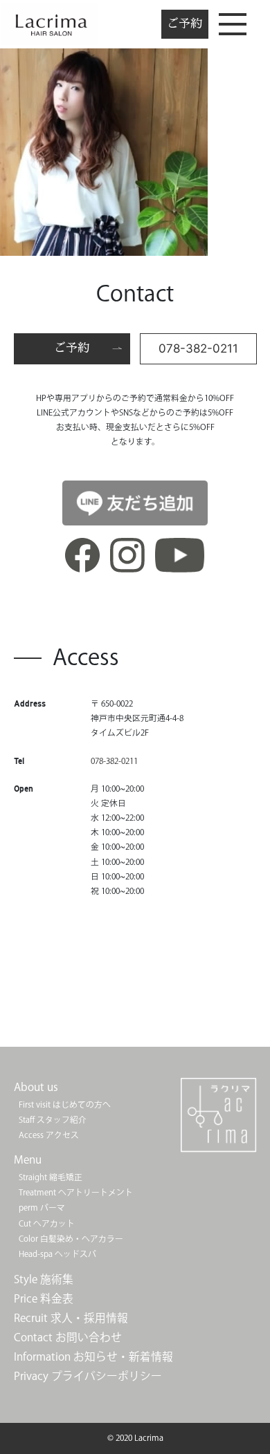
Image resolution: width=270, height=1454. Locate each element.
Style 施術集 (43, 1280)
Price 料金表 (43, 1299)
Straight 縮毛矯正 (50, 1178)
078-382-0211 (198, 348)
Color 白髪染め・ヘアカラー (71, 1239)
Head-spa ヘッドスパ (57, 1254)
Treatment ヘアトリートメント (76, 1193)
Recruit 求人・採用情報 (71, 1319)
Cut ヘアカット (47, 1224)
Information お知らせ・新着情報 (93, 1358)
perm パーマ (42, 1208)
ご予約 (184, 23)
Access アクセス (49, 1135)
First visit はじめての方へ (65, 1105)
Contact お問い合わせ (68, 1338)
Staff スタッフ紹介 (53, 1120)
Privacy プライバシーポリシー (88, 1377)
